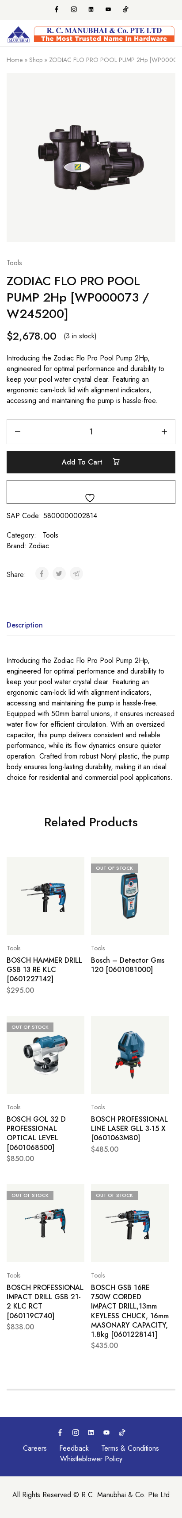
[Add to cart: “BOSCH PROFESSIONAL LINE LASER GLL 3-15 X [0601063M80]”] (160, 1026)
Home (15, 59)
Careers (35, 1448)
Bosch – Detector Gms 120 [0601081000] (127, 965)
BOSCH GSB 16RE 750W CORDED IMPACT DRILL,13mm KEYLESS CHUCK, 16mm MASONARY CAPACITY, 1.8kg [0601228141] (130, 1311)
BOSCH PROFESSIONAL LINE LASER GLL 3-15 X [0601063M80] (129, 1129)
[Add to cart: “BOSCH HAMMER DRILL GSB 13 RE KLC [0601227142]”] (75, 867)
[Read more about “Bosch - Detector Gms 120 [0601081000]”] (160, 867)
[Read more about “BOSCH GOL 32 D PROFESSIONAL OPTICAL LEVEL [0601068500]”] (75, 1026)
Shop (35, 59)
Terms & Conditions (130, 1448)
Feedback (74, 1448)
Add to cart (83, 462)
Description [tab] (25, 625)
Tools (14, 263)
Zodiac (39, 546)
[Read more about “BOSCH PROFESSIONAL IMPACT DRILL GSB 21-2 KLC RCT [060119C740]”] (75, 1195)
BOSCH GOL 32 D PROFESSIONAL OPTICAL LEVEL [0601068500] (36, 1133)
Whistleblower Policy (91, 1459)
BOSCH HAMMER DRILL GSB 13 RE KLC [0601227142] (44, 970)
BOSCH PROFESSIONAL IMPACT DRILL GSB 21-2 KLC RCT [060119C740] (45, 1302)
